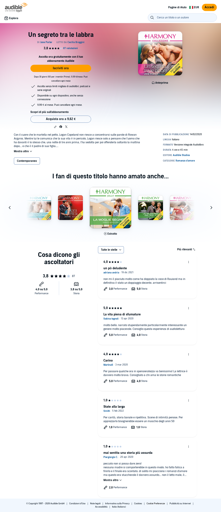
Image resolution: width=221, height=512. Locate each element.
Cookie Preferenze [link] (156, 503)
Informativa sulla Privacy (117, 503)
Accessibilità (101, 506)
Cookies (138, 503)
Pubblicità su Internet (180, 503)
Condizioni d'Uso (77, 503)
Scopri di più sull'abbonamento (49, 112)
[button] (55, 127)
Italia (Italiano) (119, 506)
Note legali (95, 503)
